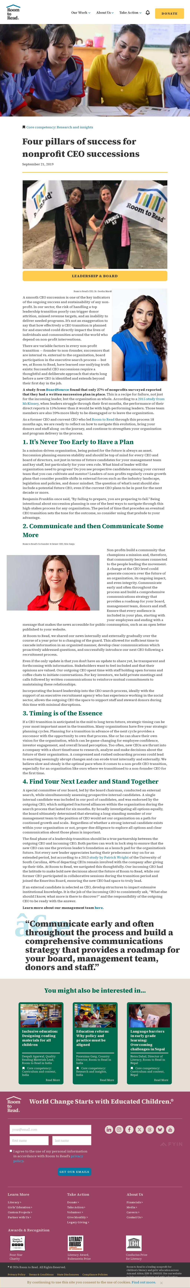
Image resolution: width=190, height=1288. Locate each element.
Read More (53, 1080)
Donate (170, 13)
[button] (147, 14)
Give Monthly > (77, 1217)
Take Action (128, 12)
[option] (41, 1043)
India (25, 1075)
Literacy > (14, 1202)
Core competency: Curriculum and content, (39, 1069)
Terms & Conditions (41, 1274)
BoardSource (57, 389)
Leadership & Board (95, 276)
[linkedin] (109, 1129)
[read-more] (41, 1015)
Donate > (73, 1202)
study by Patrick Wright (109, 857)
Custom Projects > (20, 1212)
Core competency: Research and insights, (91, 1069)
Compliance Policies (95, 1274)
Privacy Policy (16, 1274)
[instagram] (118, 1129)
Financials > (135, 1202)
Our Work (79, 12)
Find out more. (144, 1282)
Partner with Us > (19, 1217)
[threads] (149, 1129)
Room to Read (103, 419)
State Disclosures (68, 1274)
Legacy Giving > (78, 1222)
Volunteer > (75, 1212)
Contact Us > (135, 1217)
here (99, 907)
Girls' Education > (20, 1207)
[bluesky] (159, 1129)
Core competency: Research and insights (59, 127)
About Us (103, 12)
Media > (132, 1207)
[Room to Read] (13, 12)
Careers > (133, 1212)
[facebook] (128, 1129)
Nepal (134, 1075)
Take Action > (76, 1207)
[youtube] (169, 1129)
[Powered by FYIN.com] (171, 1143)
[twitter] (139, 1129)
